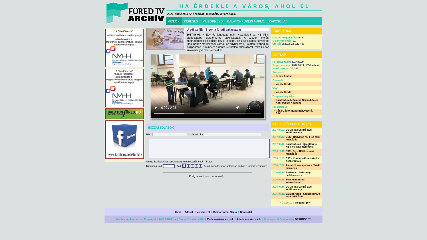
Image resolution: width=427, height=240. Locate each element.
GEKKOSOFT (303, 219)
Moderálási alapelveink (220, 219)
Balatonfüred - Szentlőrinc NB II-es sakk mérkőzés (301, 145)
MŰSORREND (213, 21)
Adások (189, 212)
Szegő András (284, 76)
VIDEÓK (173, 21)
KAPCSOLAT (278, 21)
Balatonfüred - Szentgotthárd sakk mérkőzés (303, 195)
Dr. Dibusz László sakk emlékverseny (299, 131)
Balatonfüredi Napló (225, 212)
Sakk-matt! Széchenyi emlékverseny (298, 173)
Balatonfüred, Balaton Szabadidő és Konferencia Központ (297, 101)
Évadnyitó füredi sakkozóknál (295, 181)
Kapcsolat (246, 212)
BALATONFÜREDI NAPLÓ (245, 21)
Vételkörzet (203, 212)
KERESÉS (191, 21)
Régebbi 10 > (302, 202)
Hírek (178, 212)
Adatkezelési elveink (249, 219)
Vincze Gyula (283, 84)
